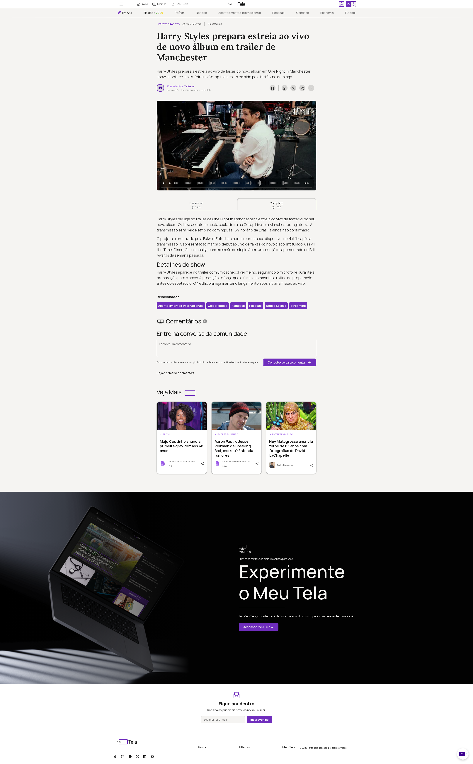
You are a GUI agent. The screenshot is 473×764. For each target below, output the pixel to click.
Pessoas (278, 13)
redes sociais (276, 306)
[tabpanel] (236, 251)
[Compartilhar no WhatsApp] (284, 88)
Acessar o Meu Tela (256, 627)
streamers (298, 306)
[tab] (196, 204)
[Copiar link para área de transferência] (311, 88)
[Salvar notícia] (272, 88)
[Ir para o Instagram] (122, 756)
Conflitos (302, 13)
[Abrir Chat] (463, 754)
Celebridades (217, 306)
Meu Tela (182, 4)
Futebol (350, 13)
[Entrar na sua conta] (341, 4)
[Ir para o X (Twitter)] (137, 756)
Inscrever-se (259, 720)
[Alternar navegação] (121, 4)
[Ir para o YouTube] (152, 756)
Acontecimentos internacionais (239, 13)
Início (145, 4)
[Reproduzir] (170, 183)
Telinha (189, 86)
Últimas (161, 4)
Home (202, 747)
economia (327, 13)
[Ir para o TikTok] (115, 756)
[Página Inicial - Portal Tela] (236, 4)
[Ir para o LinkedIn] (145, 756)
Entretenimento (168, 24)
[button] (289, 362)
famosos (238, 306)
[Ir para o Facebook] (130, 756)
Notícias (201, 13)
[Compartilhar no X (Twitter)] (293, 88)
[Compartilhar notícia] (302, 88)
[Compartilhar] (202, 463)
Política (180, 13)
